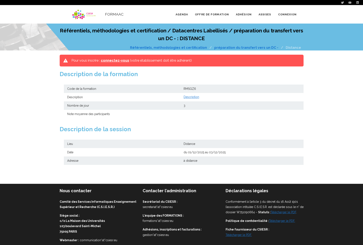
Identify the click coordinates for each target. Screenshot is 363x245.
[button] (211, 14)
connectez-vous (115, 60)
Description (191, 97)
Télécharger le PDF (283, 212)
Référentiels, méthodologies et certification (168, 47)
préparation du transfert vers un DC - (246, 47)
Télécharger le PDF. (282, 220)
